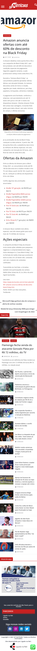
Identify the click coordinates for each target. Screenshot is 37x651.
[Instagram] (15, 628)
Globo (5, 617)
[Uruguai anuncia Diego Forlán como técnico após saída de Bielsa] (6, 496)
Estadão (6, 619)
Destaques (5, 340)
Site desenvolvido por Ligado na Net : (18, 641)
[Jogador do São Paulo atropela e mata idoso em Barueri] (6, 522)
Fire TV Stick (10, 211)
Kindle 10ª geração (13, 188)
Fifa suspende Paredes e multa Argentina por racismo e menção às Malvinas (25, 413)
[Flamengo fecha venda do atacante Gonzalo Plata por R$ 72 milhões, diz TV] (18, 328)
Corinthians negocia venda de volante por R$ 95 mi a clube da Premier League (24, 400)
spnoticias (17, 57)
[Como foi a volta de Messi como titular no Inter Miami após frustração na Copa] (6, 509)
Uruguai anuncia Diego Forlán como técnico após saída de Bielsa (23, 495)
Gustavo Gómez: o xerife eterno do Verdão (23, 425)
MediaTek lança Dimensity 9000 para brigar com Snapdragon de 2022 (18, 310)
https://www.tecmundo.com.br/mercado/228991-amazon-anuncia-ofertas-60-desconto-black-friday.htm (18, 284)
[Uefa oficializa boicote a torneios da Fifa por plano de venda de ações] (6, 548)
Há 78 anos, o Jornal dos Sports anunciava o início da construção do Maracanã (24, 374)
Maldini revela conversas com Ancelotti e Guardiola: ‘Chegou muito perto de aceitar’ (24, 450)
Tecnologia (7, 35)
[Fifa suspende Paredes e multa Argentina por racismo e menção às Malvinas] (6, 414)
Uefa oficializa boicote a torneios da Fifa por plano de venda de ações (25, 547)
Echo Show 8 (11, 220)
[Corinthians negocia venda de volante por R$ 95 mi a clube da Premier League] (6, 401)
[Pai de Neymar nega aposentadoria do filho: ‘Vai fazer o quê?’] (6, 535)
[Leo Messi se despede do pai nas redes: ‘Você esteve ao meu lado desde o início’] (6, 438)
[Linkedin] (21, 628)
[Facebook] (10, 628)
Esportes (13, 340)
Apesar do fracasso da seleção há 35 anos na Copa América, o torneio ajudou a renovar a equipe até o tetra (24, 481)
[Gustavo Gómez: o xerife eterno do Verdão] (6, 426)
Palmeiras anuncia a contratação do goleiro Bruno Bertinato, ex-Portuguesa (25, 387)
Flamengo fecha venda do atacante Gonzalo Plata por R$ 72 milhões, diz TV (18, 348)
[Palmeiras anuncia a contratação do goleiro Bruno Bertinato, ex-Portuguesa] (6, 388)
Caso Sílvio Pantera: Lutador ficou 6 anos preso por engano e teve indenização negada (24, 466)
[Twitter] (27, 628)
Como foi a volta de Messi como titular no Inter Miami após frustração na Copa (24, 508)
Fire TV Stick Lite (12, 205)
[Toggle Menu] (2, 7)
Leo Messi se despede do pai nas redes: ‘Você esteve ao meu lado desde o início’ (25, 436)
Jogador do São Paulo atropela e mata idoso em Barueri (24, 521)
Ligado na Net (8, 615)
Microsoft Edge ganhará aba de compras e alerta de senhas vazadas (18, 302)
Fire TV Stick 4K (12, 214)
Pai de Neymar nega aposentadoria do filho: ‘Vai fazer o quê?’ (24, 534)
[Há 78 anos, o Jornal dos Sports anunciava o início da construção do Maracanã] (6, 375)
